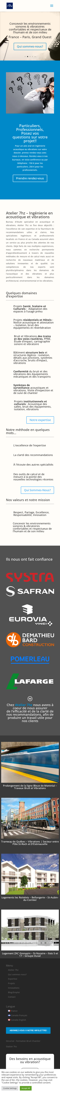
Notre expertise (40, 420)
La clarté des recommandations (33, 455)
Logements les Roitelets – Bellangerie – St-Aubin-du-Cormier (30, 899)
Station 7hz (11, 1046)
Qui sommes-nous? (30, 46)
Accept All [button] (26, 1088)
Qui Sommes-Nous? (37, 490)
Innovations (13, 987)
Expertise (12, 978)
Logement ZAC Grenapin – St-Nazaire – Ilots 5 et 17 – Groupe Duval (30, 954)
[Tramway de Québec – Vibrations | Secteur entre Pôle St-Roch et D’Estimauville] (30, 818)
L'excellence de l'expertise (29, 445)
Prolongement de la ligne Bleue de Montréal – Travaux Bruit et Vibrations (30, 787)
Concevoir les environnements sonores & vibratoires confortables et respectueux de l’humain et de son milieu (30, 28)
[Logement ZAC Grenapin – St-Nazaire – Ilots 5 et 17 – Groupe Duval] (30, 929)
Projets (11, 983)
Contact (11, 996)
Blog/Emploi (14, 992)
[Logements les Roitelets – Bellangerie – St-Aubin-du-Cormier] (30, 874)
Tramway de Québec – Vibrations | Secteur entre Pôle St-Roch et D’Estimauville (30, 843)
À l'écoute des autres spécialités (33, 464)
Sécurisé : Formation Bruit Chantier (23, 1041)
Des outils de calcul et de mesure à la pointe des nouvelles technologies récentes (33, 476)
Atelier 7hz (13, 970)
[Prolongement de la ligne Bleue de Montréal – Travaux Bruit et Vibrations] (30, 762)
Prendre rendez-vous (30, 178)
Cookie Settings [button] (10, 1088)
